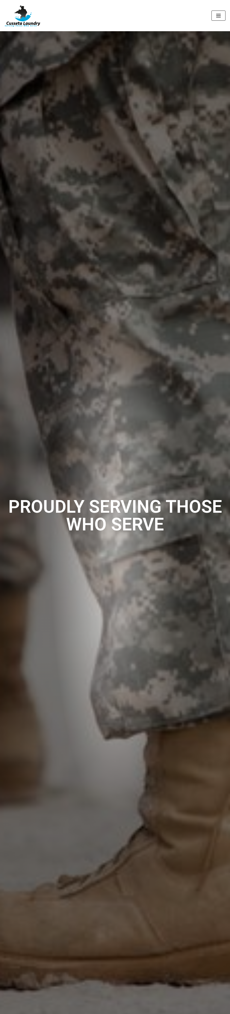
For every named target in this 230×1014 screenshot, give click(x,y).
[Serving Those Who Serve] (22, 15)
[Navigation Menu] (218, 16)
